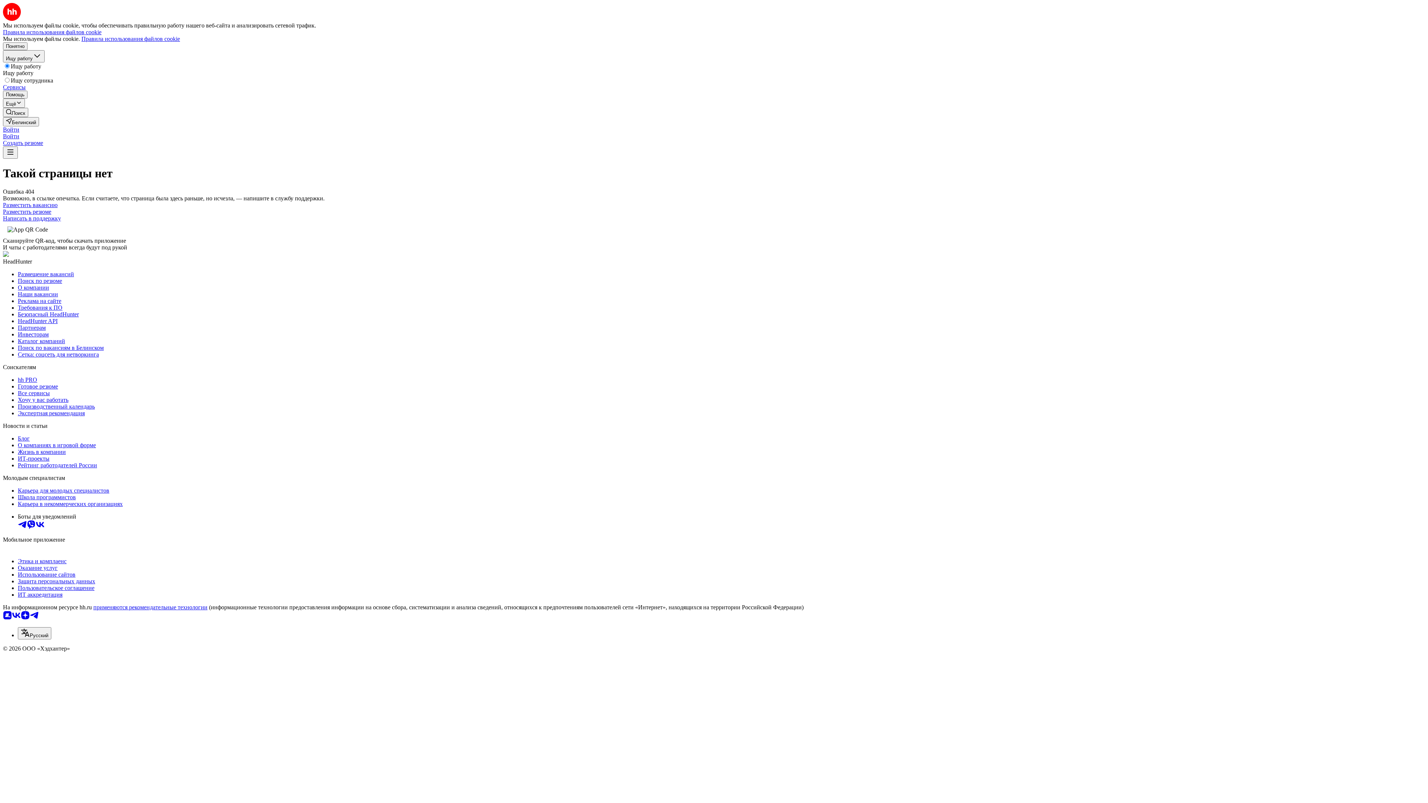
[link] (15, 112)
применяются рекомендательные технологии (150, 607)
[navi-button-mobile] (10, 152)
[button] (11, 129)
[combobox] (34, 633)
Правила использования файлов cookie (130, 39)
